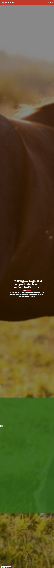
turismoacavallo (26, 290)
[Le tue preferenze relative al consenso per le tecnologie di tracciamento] (1, 426)
